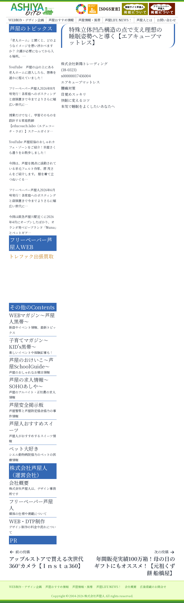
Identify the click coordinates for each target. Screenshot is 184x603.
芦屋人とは (144, 20)
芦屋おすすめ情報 (61, 20)
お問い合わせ (166, 20)
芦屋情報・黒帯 (89, 20)
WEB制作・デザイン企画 (26, 20)
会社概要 (130, 587)
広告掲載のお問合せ (153, 587)
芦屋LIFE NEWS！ (118, 20)
